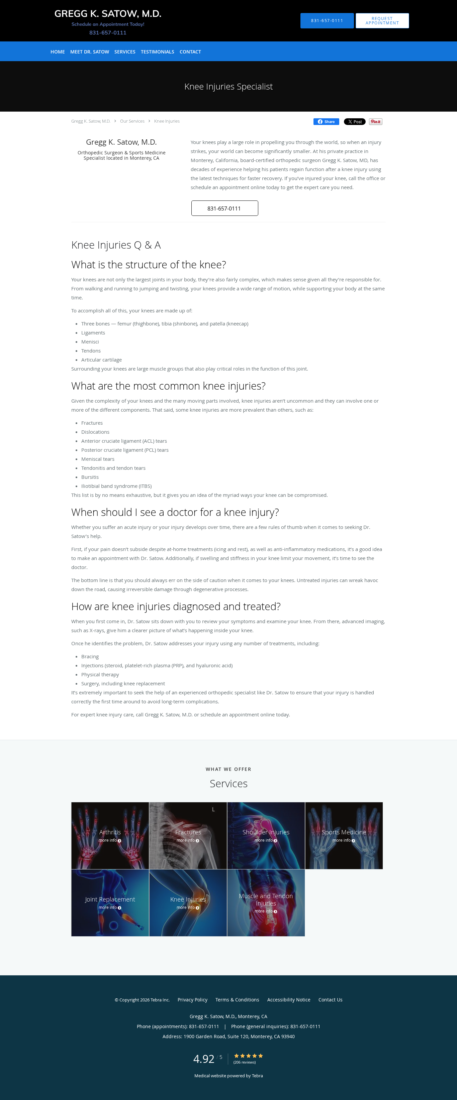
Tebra (257, 1076)
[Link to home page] (95, 20)
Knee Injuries (167, 121)
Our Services (132, 121)
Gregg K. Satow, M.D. (90, 121)
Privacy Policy (192, 999)
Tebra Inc (160, 1000)
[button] (382, 20)
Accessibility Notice (288, 999)
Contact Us (330, 999)
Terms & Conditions (237, 999)
